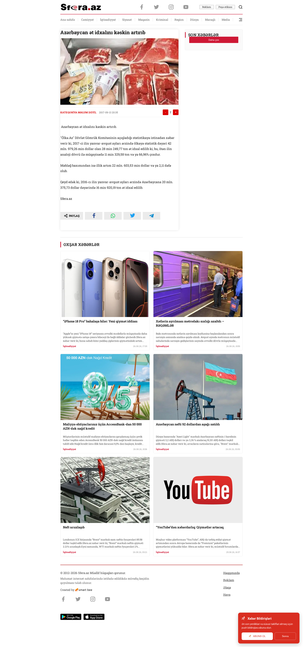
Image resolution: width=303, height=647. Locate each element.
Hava (226, 595)
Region (179, 19)
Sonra (285, 636)
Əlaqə (227, 587)
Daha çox (213, 39)
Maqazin (144, 19)
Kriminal (162, 19)
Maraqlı (210, 19)
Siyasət (127, 19)
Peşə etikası (225, 7)
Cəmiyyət (87, 19)
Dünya (194, 19)
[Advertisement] (214, 61)
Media (226, 19)
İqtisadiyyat (108, 19)
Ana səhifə (67, 19)
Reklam (206, 7)
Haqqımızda (231, 573)
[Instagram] (171, 7)
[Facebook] (142, 7)
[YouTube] (186, 7)
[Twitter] (156, 7)
